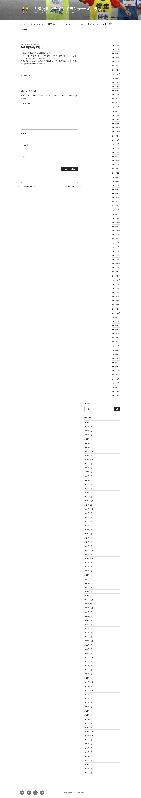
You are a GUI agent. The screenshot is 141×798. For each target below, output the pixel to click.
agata (36, 44)
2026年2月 (115, 66)
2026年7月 (115, 45)
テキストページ (71, 24)
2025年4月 (115, 107)
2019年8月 (115, 321)
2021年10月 (116, 264)
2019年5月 (115, 334)
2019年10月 (116, 313)
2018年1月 (115, 395)
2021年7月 (115, 268)
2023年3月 (115, 210)
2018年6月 (115, 375)
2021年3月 (115, 276)
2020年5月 (115, 284)
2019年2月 (115, 346)
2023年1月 (115, 218)
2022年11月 (116, 226)
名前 (23, 133)
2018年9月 (115, 362)
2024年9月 (115, 136)
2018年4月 (115, 383)
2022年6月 (115, 247)
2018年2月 (115, 391)
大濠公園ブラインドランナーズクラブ (67, 9)
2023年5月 (115, 202)
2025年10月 (116, 82)
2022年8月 (115, 239)
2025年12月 (116, 74)
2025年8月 (115, 90)
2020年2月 (115, 297)
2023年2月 (115, 214)
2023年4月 (115, 206)
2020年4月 (115, 288)
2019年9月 (115, 317)
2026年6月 (115, 49)
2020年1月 (115, 301)
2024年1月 (115, 169)
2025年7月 (115, 95)
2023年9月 (115, 185)
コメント (25, 103)
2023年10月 (116, 181)
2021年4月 (115, 272)
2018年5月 (115, 379)
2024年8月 (115, 140)
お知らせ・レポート (36, 24)
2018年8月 (115, 366)
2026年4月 (115, 58)
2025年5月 (115, 103)
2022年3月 (115, 259)
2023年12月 (116, 173)
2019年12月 (116, 305)
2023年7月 (115, 193)
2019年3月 (115, 342)
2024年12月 (116, 123)
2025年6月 (115, 99)
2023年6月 (115, 198)
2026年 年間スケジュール (90, 24)
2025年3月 (115, 111)
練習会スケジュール (54, 24)
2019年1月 (115, 350)
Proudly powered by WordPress (73, 793)
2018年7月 (115, 371)
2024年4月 (115, 156)
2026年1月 (115, 70)
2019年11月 (116, 309)
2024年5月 (115, 152)
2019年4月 (115, 338)
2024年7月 (115, 144)
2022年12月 (116, 222)
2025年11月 (116, 78)
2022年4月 (115, 255)
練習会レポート (28, 75)
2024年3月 (115, 161)
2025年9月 (115, 86)
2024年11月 (116, 128)
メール (24, 145)
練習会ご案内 (107, 24)
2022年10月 (116, 231)
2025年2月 (115, 115)
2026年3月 (115, 62)
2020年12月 (116, 280)
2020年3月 (115, 292)
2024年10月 (116, 132)
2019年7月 (115, 325)
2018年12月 (116, 354)
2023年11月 (116, 177)
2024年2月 (115, 165)
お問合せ (23, 29)
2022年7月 (115, 243)
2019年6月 (115, 329)
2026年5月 (115, 53)
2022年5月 (115, 251)
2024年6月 (115, 148)
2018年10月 (116, 358)
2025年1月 (115, 119)
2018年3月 (115, 387)
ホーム (22, 24)
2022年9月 (115, 235)
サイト (23, 156)
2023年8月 (115, 189)
